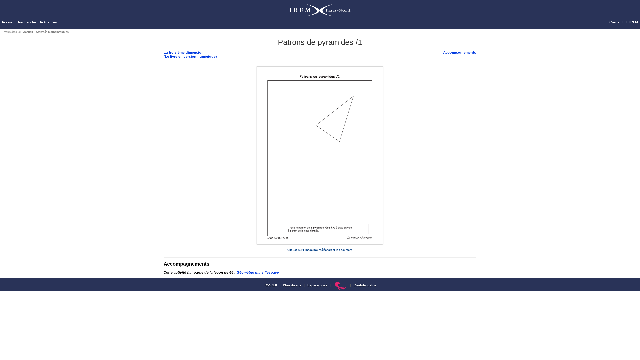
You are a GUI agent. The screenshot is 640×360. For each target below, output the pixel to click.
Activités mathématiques (52, 32)
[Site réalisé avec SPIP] (341, 285)
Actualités (48, 22)
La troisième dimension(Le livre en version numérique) (190, 54)
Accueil (8, 22)
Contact (616, 22)
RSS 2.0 (270, 285)
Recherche (27, 22)
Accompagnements (459, 52)
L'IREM (632, 22)
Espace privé (318, 285)
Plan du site (292, 285)
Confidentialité (365, 285)
